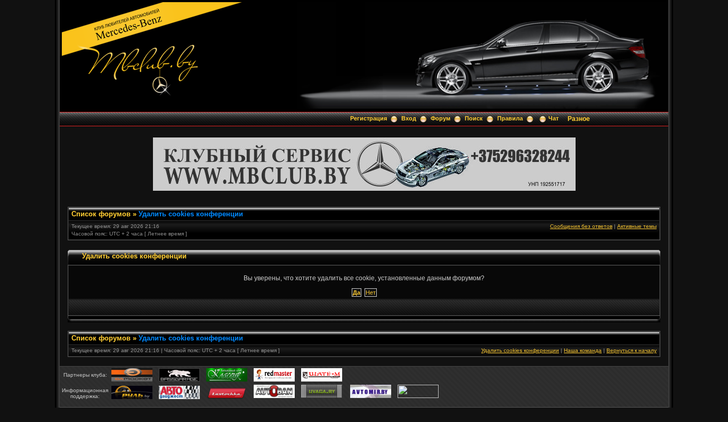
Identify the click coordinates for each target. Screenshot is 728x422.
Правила (510, 118)
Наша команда (583, 350)
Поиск (474, 118)
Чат (553, 118)
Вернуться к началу (631, 350)
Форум (440, 118)
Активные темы (637, 226)
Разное (579, 119)
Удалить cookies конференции (191, 214)
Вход (408, 118)
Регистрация (368, 118)
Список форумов (101, 214)
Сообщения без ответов (581, 226)
